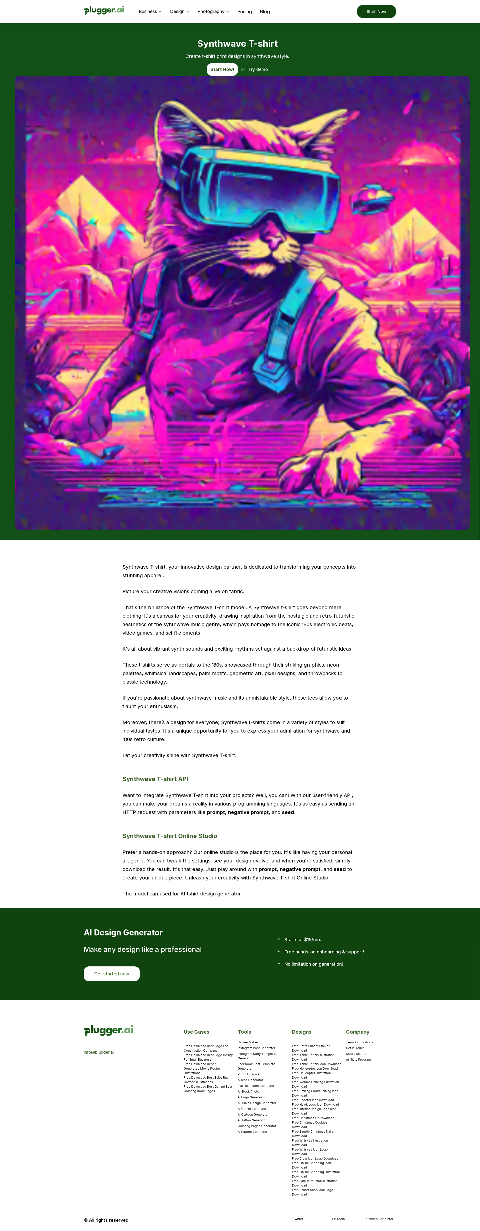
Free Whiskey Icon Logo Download (310, 1152)
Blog (265, 11)
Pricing (245, 11)
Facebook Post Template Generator (256, 1066)
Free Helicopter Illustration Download (311, 1075)
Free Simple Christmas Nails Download (312, 1134)
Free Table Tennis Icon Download (317, 1064)
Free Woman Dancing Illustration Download (315, 1084)
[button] (151, 11)
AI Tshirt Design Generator (257, 1103)
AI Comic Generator (252, 1109)
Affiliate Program (358, 1059)
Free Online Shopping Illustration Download (316, 1174)
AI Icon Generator (250, 1080)
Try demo (258, 69)
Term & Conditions (359, 1042)
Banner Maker (248, 1042)
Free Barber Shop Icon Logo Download (312, 1192)
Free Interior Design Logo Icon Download (314, 1111)
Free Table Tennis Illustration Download (313, 1057)
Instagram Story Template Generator (257, 1056)
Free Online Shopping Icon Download (311, 1165)
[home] (104, 11)
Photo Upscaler (249, 1074)
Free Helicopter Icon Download (315, 1068)
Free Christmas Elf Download (313, 1118)
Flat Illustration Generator (256, 1086)
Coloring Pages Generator (257, 1126)
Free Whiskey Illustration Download (310, 1143)
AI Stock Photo (248, 1091)
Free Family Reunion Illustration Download (315, 1183)
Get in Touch (355, 1048)
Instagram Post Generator (256, 1048)
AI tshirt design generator (210, 894)
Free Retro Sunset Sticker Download (311, 1048)
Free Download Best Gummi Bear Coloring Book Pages (208, 1089)
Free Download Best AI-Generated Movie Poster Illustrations (202, 1068)
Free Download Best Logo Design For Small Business (209, 1057)
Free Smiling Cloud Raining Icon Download (315, 1093)
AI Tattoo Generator (252, 1120)
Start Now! (222, 69)
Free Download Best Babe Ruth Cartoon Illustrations (207, 1080)
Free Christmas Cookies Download (310, 1125)
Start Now (376, 11)
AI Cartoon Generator (253, 1114)
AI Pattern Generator (252, 1132)
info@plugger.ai (99, 1052)
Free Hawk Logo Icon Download (315, 1104)
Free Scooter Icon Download (313, 1100)
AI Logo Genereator (252, 1097)
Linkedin (338, 1219)
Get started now (111, 973)
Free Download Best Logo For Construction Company (206, 1048)
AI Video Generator (379, 1219)
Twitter (298, 1219)
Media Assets (356, 1054)
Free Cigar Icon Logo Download (315, 1158)
